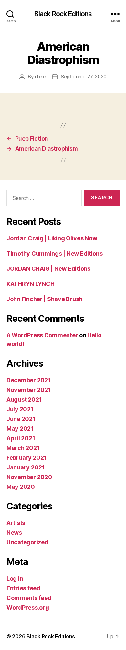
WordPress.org (27, 607)
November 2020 (29, 477)
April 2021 (20, 438)
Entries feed (23, 588)
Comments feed (29, 597)
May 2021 (20, 428)
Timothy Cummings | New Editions (54, 253)
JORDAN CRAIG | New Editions (48, 268)
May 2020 (20, 486)
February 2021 (26, 457)
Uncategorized (27, 542)
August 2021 (24, 399)
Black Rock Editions (63, 13)
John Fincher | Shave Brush (44, 299)
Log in (14, 578)
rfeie (40, 76)
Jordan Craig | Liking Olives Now (51, 238)
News (14, 532)
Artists (15, 522)
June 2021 (21, 418)
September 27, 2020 (84, 76)
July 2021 (20, 409)
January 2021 (25, 467)
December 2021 (28, 380)
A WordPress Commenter (42, 335)
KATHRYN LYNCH (30, 283)
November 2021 (28, 389)
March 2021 (22, 448)
